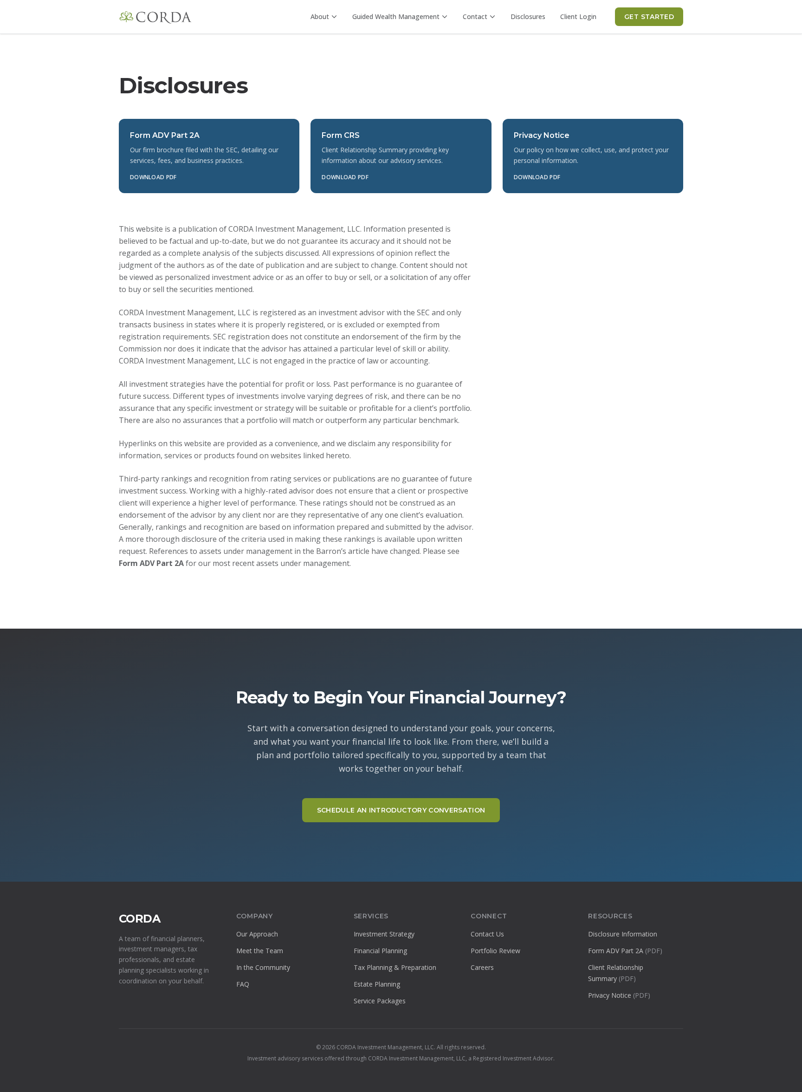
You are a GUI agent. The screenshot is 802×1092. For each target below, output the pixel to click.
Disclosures (528, 16)
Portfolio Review (495, 950)
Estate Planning (377, 984)
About (319, 16)
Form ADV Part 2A (625, 950)
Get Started (649, 17)
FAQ (242, 984)
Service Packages (380, 1000)
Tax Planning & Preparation (395, 967)
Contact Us (487, 934)
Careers (482, 967)
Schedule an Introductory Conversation (401, 810)
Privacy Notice (619, 995)
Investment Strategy (384, 934)
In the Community (263, 967)
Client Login (578, 16)
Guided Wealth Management (396, 16)
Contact (475, 16)
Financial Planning (380, 950)
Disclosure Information (622, 934)
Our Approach (257, 934)
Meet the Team (259, 950)
